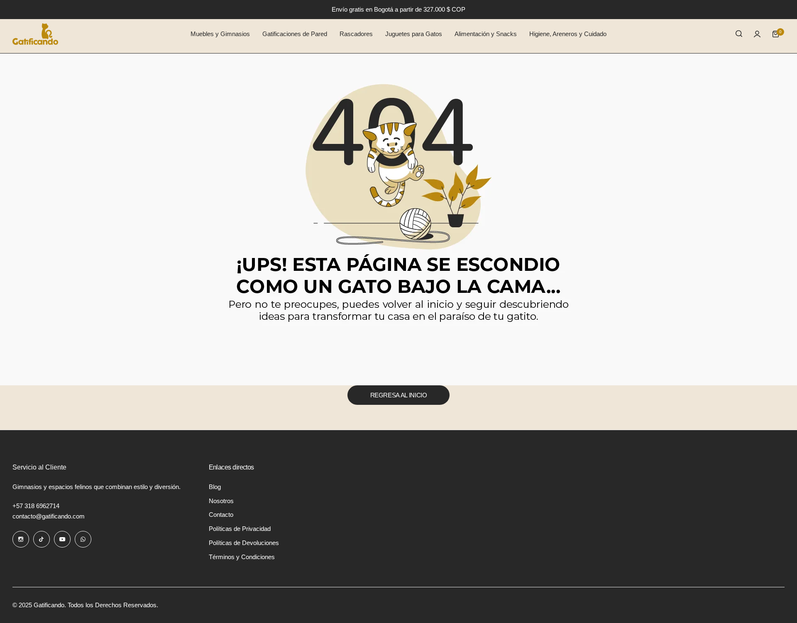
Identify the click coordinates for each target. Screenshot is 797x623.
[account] (757, 34)
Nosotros (221, 500)
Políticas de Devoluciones (244, 542)
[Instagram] (20, 539)
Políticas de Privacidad (240, 528)
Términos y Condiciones (242, 556)
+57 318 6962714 (35, 505)
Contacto (221, 514)
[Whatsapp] (83, 539)
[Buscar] (739, 34)
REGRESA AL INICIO (398, 395)
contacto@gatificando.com (48, 516)
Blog (215, 486)
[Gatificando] (35, 34)
